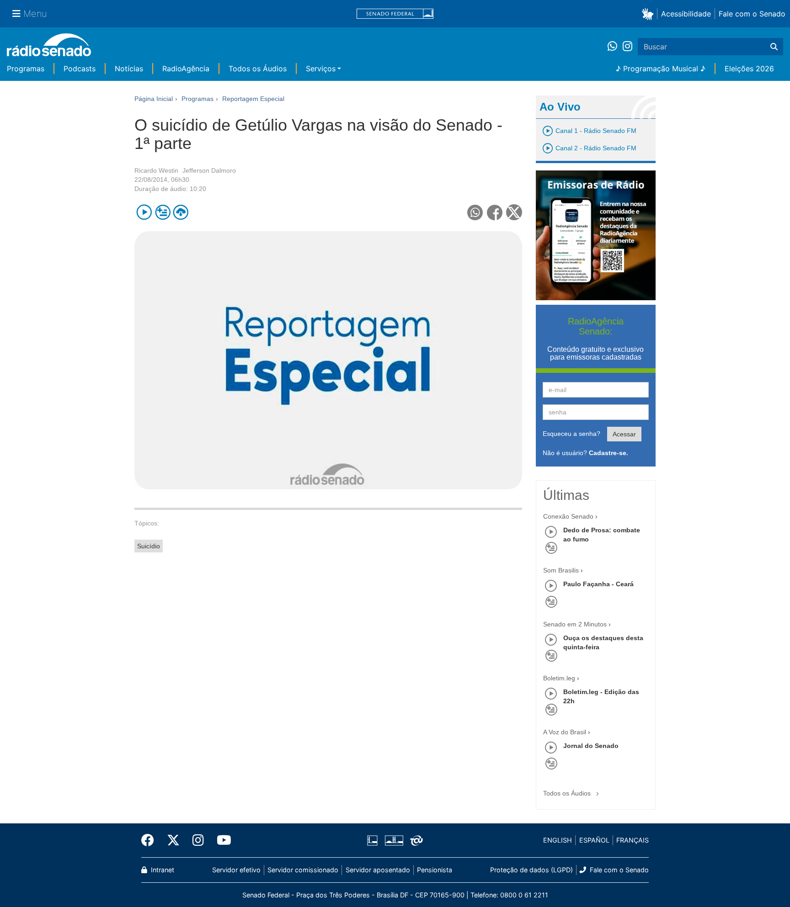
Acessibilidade (686, 13)
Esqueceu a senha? (571, 433)
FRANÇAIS (632, 840)
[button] (649, 13)
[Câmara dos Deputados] (374, 840)
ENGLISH (557, 840)
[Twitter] (173, 840)
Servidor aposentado (378, 870)
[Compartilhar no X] (514, 212)
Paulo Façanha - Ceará (598, 584)
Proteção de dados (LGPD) (531, 870)
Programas (25, 68)
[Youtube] (220, 840)
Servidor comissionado (302, 870)
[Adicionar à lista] (162, 212)
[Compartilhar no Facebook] (494, 212)
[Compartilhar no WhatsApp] (475, 212)
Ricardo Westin (156, 170)
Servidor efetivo (236, 870)
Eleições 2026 (749, 68)
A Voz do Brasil (564, 732)
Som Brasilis (561, 570)
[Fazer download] (180, 212)
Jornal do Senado (591, 745)
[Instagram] (627, 46)
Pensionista (434, 870)
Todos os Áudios (258, 68)
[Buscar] (774, 46)
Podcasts (80, 68)
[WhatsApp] (615, 46)
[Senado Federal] (395, 14)
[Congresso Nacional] (393, 840)
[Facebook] (150, 840)
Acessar (624, 434)
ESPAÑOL (594, 840)
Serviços (321, 68)
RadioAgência (185, 68)
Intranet (161, 870)
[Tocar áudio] (144, 212)
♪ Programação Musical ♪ (660, 68)
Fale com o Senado (752, 13)
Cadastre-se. (608, 452)
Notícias (129, 68)
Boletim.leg (559, 678)
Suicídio (148, 546)
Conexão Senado (568, 516)
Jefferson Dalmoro (209, 170)
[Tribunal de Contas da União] (415, 840)
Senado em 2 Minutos (575, 624)
